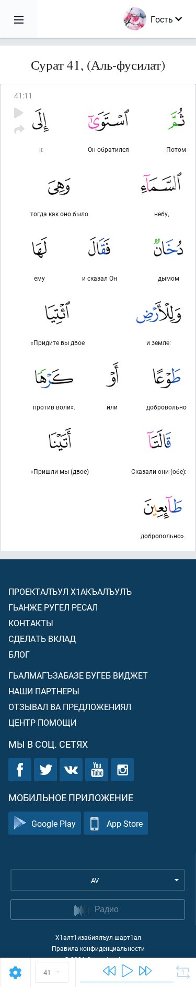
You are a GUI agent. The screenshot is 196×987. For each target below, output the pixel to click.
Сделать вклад (42, 638)
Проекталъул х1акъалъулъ (70, 591)
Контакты (30, 622)
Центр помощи (42, 722)
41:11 (23, 96)
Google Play (53, 823)
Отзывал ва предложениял (69, 706)
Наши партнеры (43, 690)
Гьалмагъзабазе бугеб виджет (78, 675)
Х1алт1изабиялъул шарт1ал (98, 937)
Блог (19, 654)
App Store (125, 823)
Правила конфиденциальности (98, 948)
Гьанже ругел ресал (53, 607)
